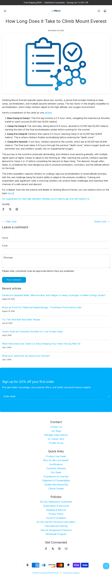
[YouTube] (66, 549)
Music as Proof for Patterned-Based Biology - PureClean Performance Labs (41, 307)
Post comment (14, 280)
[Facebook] (46, 549)
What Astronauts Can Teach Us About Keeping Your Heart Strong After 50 (41, 343)
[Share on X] (10, 209)
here (10, 193)
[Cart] (105, 11)
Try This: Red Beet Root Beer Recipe (21, 319)
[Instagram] (59, 549)
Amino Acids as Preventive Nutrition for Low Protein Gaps (32, 331)
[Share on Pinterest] (17, 209)
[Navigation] (5, 11)
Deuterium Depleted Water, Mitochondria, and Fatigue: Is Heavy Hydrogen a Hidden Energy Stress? (54, 295)
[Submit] (109, 396)
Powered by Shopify (71, 573)
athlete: (48, 112)
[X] (53, 549)
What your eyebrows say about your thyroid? (26, 355)
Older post (11, 221)
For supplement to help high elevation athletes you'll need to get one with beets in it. (46, 198)
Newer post (100, 221)
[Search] (99, 11)
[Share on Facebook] (3, 209)
